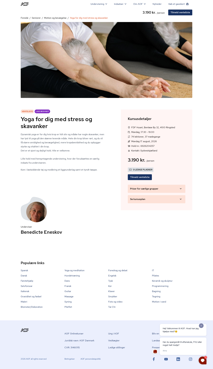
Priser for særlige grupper (144, 188)
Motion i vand (159, 301)
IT (153, 270)
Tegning (156, 296)
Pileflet (68, 306)
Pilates (155, 275)
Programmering (160, 286)
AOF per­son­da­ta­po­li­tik (91, 359)
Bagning (156, 291)
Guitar (67, 291)
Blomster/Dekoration (32, 306)
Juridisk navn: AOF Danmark (79, 340)
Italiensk (25, 291)
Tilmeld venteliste (180, 12)
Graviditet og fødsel (31, 296)
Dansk (24, 275)
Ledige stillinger (116, 347)
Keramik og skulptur (162, 280)
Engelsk (112, 275)
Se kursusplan (137, 199)
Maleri (24, 301)
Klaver (111, 291)
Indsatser (118, 4)
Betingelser (69, 359)
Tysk (110, 280)
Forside (24, 17)
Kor (110, 286)
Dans (67, 280)
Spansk (24, 270)
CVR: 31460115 (72, 347)
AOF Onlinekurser (73, 333)
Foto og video (115, 301)
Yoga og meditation (74, 270)
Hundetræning (72, 275)
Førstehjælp (27, 280)
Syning (68, 301)
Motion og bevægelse (55, 17)
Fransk (67, 286)
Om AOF (138, 4)
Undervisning (97, 4)
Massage (68, 296)
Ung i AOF (113, 333)
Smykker (112, 296)
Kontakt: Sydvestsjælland (144, 150)
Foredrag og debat (117, 270)
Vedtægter (114, 340)
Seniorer (36, 17)
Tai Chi (111, 306)
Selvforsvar (26, 286)
